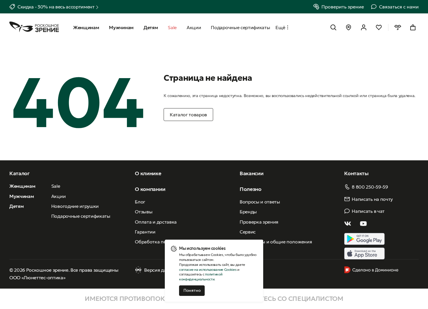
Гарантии (145, 232)
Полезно (250, 189)
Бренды (248, 212)
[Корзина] (413, 27)
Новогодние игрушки (75, 206)
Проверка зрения (259, 222)
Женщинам (22, 186)
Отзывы (143, 212)
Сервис (248, 232)
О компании (150, 189)
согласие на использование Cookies (207, 269)
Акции (58, 196)
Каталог (19, 173)
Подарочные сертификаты (80, 216)
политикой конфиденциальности (200, 276)
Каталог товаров (188, 114)
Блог (140, 202)
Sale (55, 186)
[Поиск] (333, 27)
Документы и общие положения (276, 242)
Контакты (356, 173)
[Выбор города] (348, 27)
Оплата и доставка (156, 222)
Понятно (192, 290)
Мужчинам (21, 196)
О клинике (148, 173)
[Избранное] (379, 27)
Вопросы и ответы (260, 202)
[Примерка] (398, 27)
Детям (16, 206)
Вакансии (251, 173)
